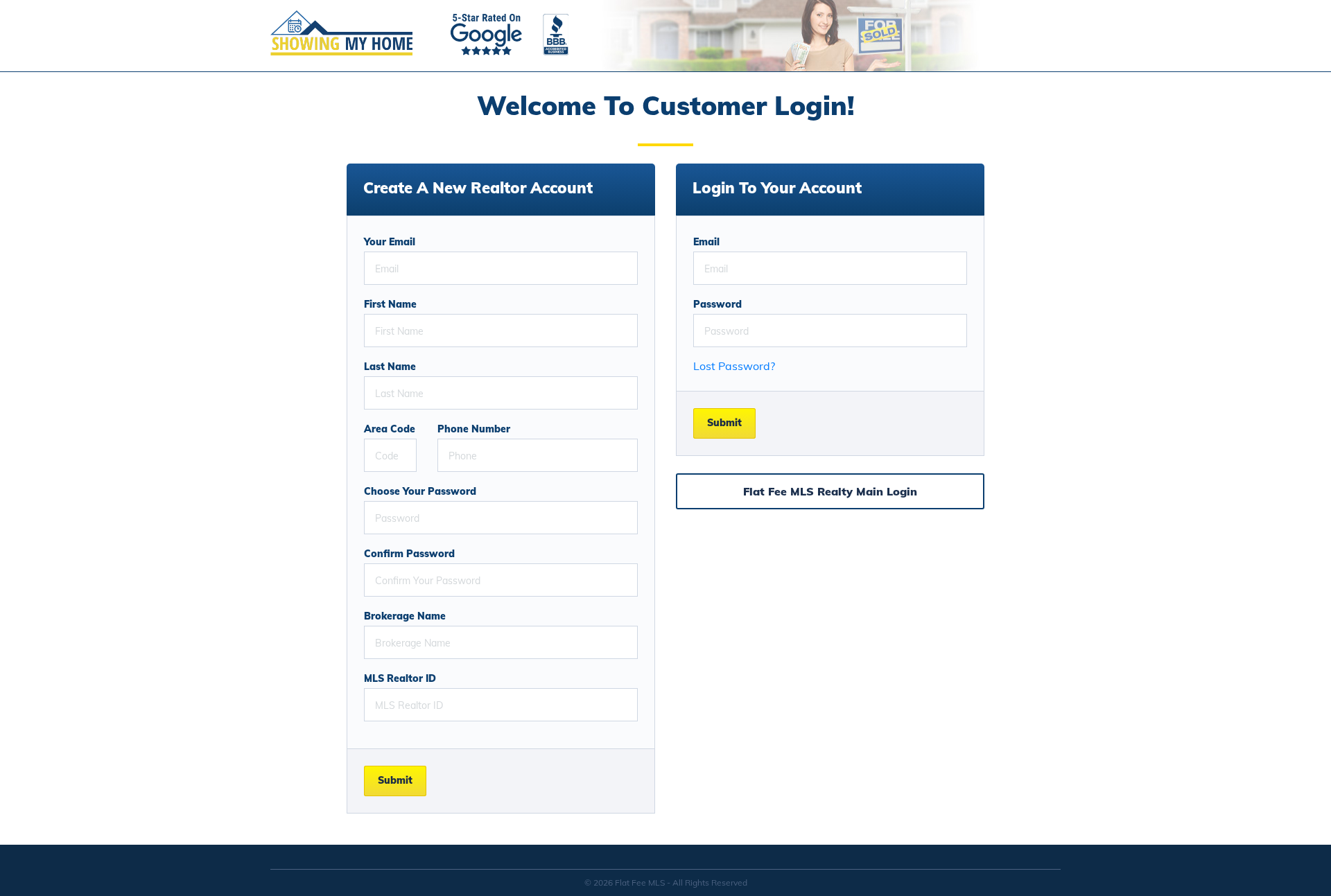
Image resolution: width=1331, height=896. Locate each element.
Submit (395, 780)
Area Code (389, 429)
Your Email (389, 242)
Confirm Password (409, 553)
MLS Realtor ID (400, 678)
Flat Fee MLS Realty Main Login (830, 491)
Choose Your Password (420, 491)
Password (717, 304)
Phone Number (473, 429)
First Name (390, 304)
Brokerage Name (405, 616)
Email (706, 242)
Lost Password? (734, 366)
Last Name (390, 366)
